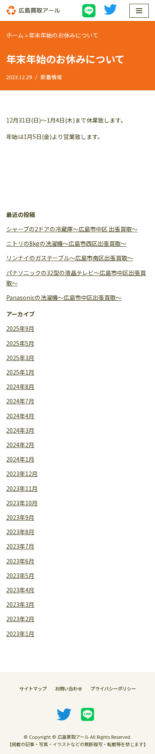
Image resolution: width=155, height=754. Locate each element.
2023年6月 (20, 561)
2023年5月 (20, 575)
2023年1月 (20, 633)
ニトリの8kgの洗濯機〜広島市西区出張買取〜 (66, 243)
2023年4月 (20, 590)
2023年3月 (20, 604)
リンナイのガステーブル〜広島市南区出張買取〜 (69, 258)
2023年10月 (22, 503)
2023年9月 (20, 517)
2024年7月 (20, 401)
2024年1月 (20, 459)
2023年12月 (22, 473)
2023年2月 (20, 619)
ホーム (15, 35)
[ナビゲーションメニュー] (139, 11)
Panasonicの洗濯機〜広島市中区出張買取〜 (64, 297)
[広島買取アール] (33, 10)
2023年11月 (22, 488)
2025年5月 (20, 343)
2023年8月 (20, 532)
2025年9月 (20, 328)
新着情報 (51, 77)
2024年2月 (20, 445)
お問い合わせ (68, 688)
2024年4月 (20, 416)
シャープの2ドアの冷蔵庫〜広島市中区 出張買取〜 (72, 229)
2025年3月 (20, 357)
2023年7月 (20, 546)
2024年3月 (20, 430)
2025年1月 (20, 372)
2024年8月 (20, 386)
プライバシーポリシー (113, 688)
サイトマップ (33, 688)
